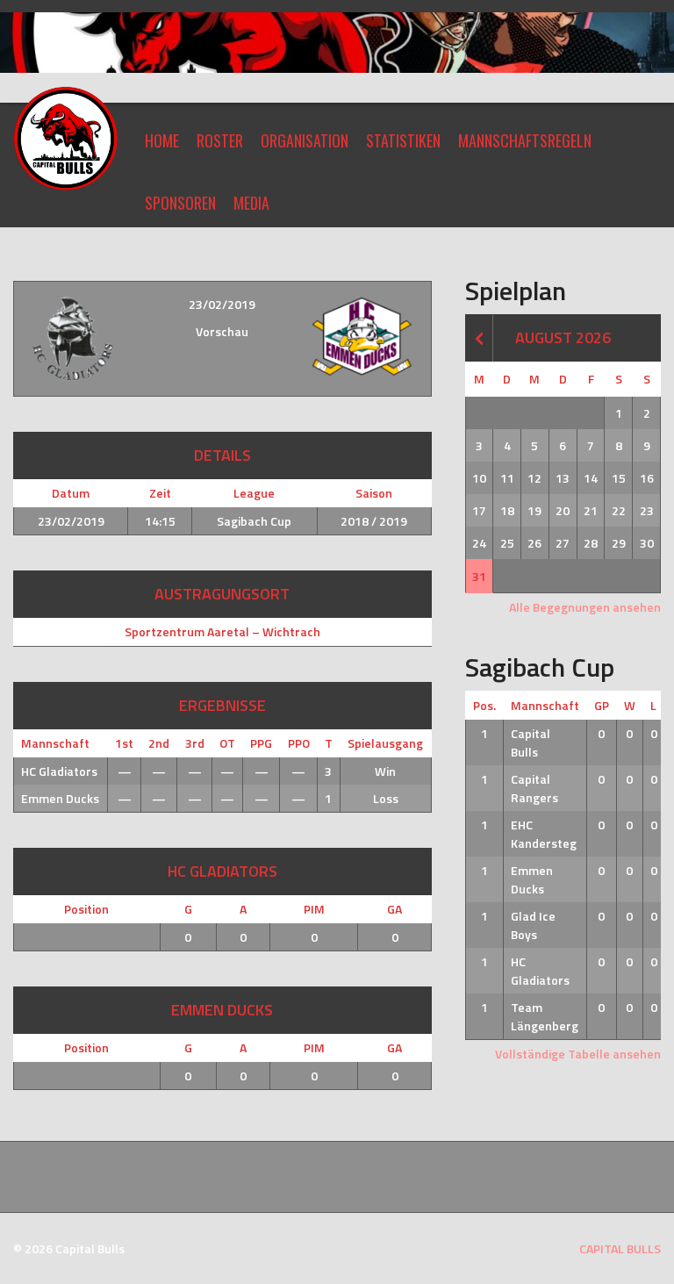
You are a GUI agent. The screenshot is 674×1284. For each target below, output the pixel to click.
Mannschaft (545, 705)
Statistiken (403, 140)
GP (601, 705)
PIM (314, 909)
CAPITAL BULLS (620, 1248)
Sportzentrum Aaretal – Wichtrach (222, 631)
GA (394, 909)
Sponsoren (180, 202)
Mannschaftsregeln (525, 140)
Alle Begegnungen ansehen (585, 607)
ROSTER (220, 140)
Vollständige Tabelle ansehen (578, 1053)
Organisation (304, 140)
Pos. (484, 705)
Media (251, 202)
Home (162, 140)
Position (86, 909)
